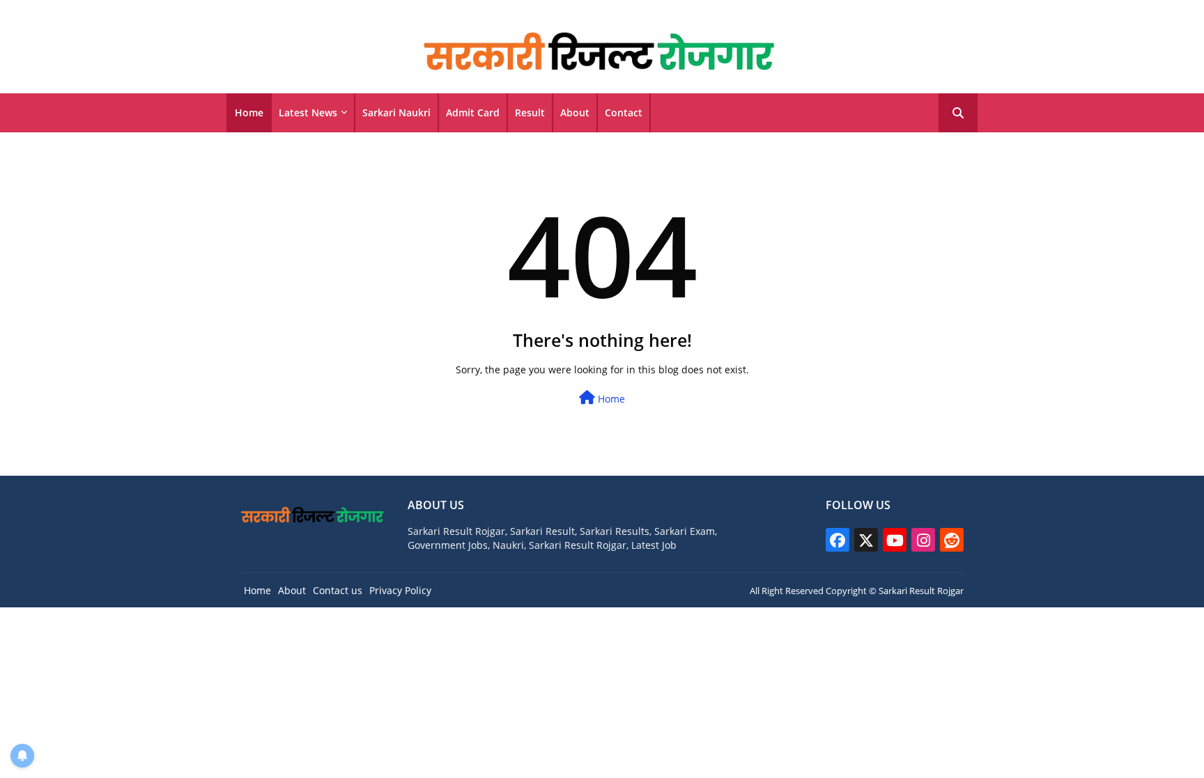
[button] (958, 112)
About (574, 112)
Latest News (308, 112)
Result (530, 112)
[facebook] (837, 540)
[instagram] (923, 540)
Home (249, 112)
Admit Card (473, 112)
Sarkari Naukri (396, 112)
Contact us (337, 590)
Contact (623, 112)
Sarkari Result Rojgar (921, 590)
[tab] (249, 112)
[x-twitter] (866, 540)
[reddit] (952, 540)
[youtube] (894, 540)
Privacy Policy (400, 590)
